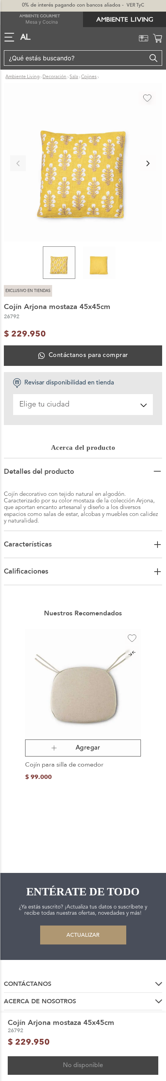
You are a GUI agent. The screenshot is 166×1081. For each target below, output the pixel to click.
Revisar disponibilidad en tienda (69, 383)
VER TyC (135, 5)
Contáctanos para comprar (88, 355)
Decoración (54, 77)
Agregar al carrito (83, 748)
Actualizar (83, 935)
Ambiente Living (22, 77)
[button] (83, 163)
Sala (73, 77)
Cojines (89, 77)
